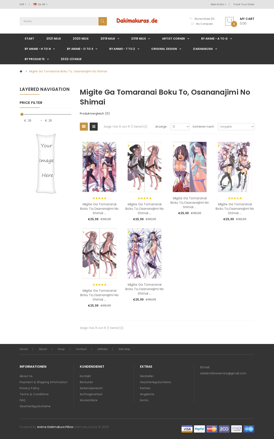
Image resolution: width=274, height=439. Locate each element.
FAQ (22, 400)
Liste (94, 127)
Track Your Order (243, 4)
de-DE (41, 4)
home (24, 349)
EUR (22, 4)
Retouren (86, 382)
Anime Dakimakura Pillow (55, 427)
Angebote (147, 394)
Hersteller (147, 376)
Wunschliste (88, 400)
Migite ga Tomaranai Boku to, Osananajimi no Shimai (68, 71)
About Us (26, 376)
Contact (81, 349)
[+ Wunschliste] (103, 219)
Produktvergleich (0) (95, 114)
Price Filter (31, 103)
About (43, 349)
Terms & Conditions (34, 394)
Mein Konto (218, 4)
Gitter (84, 127)
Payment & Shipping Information (43, 382)
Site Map (124, 349)
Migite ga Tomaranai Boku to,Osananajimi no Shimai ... (99, 208)
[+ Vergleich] (110, 219)
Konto (144, 400)
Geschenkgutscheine (35, 406)
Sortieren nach (203, 127)
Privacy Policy (29, 388)
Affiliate (102, 349)
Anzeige (161, 127)
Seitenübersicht (91, 388)
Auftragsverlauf (91, 394)
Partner (145, 388)
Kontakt (85, 376)
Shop (61, 349)
